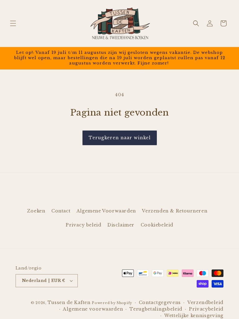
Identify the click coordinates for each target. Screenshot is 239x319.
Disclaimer (120, 225)
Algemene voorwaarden (93, 309)
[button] (13, 23)
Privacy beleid (83, 225)
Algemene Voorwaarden (106, 211)
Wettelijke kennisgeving (193, 315)
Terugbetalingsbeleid (155, 309)
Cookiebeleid (157, 225)
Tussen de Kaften (69, 302)
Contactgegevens (160, 302)
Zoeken (36, 211)
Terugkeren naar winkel (120, 137)
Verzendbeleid (205, 302)
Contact (60, 211)
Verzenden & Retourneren (174, 211)
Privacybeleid (206, 309)
